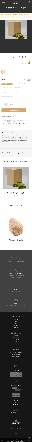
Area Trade (16, 342)
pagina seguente (22, 123)
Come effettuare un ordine (16, 352)
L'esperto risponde (16, 354)
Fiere (16, 323)
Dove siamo (16, 337)
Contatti (16, 335)
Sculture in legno (16, 356)
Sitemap (16, 327)
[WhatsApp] (13, 57)
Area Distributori (16, 344)
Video (16, 321)
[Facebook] (16, 57)
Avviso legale (16, 340)
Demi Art (16, 319)
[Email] (25, 57)
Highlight (16, 325)
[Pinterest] (22, 57)
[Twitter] (19, 57)
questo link (8, 440)
